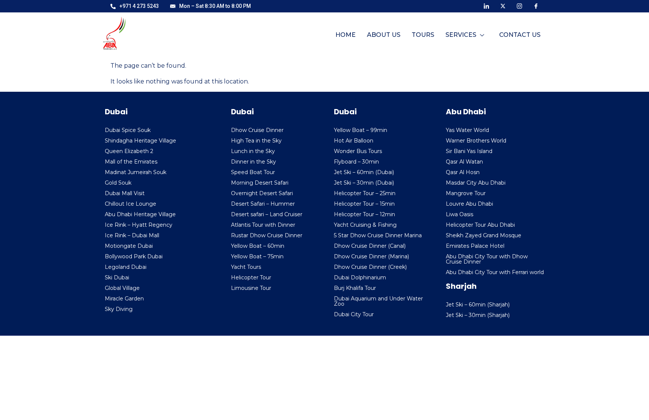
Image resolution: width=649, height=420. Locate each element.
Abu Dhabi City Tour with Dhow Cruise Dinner (487, 259)
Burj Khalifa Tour (355, 288)
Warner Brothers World (476, 140)
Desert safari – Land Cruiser (266, 214)
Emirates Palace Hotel (475, 246)
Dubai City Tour (354, 314)
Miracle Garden (124, 298)
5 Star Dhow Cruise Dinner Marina (378, 235)
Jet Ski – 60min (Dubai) (364, 172)
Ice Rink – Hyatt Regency (138, 224)
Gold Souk (118, 182)
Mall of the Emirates (131, 161)
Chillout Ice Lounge (130, 203)
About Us (383, 34)
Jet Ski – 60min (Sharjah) (478, 304)
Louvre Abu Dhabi (469, 203)
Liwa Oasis (459, 214)
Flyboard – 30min (356, 161)
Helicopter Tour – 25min (364, 193)
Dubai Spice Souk (128, 130)
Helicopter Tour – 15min (364, 203)
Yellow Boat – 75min (257, 256)
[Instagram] (519, 6)
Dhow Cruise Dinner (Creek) (370, 267)
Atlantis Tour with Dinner (263, 224)
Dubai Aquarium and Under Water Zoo (378, 301)
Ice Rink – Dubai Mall (132, 235)
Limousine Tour (251, 288)
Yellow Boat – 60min (257, 246)
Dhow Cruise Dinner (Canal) (370, 246)
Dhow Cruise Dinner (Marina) (371, 256)
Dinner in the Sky (253, 161)
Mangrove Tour (466, 193)
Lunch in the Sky (253, 151)
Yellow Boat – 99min (360, 130)
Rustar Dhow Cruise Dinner (266, 235)
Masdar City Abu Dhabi (476, 182)
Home (345, 34)
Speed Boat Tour (253, 172)
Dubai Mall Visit (125, 193)
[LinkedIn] (486, 6)
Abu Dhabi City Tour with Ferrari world (495, 272)
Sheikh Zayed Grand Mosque (483, 235)
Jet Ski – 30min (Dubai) (364, 182)
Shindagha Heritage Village (140, 140)
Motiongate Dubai (129, 246)
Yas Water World (467, 130)
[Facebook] (536, 6)
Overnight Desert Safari (262, 193)
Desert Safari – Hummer (263, 203)
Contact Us (519, 34)
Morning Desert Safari (259, 182)
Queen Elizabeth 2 (129, 151)
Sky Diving (119, 309)
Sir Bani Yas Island (469, 151)
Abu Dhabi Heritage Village (140, 214)
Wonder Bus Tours (358, 151)
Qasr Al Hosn (463, 172)
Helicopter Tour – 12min (364, 214)
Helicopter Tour (251, 277)
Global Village (122, 288)
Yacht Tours (246, 267)
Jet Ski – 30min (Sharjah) (478, 315)
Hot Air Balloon (353, 140)
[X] (503, 6)
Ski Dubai (117, 277)
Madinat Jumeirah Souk (135, 172)
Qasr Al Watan (464, 161)
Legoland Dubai (125, 267)
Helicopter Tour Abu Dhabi (480, 224)
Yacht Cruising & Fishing (365, 224)
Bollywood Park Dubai (134, 256)
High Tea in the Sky (256, 140)
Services (460, 34)
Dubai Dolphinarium (360, 277)
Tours (423, 34)
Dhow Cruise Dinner (257, 130)
